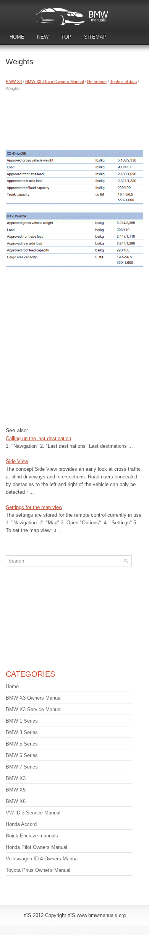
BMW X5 (16, 790)
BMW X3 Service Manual (34, 709)
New (43, 37)
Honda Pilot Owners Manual (36, 847)
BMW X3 (14, 81)
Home (17, 37)
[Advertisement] (74, 119)
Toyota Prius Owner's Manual (38, 870)
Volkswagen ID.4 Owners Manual (42, 859)
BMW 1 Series (22, 721)
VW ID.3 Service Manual (33, 813)
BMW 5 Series (22, 744)
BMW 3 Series (22, 732)
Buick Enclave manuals (32, 836)
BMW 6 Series (22, 755)
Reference (97, 81)
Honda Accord (21, 824)
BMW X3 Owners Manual (34, 698)
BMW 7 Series (22, 767)
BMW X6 (16, 801)
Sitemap (95, 37)
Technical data (123, 81)
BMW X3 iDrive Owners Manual (54, 81)
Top (66, 37)
